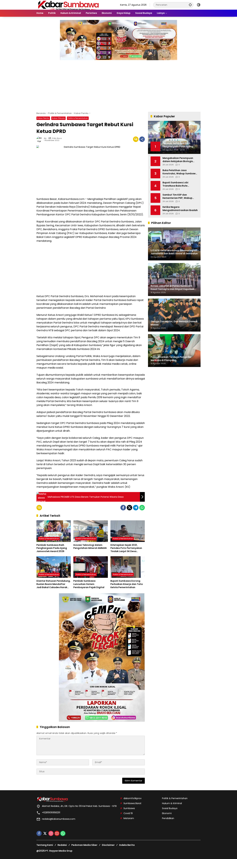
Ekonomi (167, 813)
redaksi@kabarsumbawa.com (58, 819)
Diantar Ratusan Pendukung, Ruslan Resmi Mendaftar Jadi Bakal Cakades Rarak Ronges (53, 584)
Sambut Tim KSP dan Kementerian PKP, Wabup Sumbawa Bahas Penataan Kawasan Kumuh (179, 196)
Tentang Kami (44, 845)
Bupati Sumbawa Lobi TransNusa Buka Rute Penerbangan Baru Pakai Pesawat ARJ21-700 (177, 184)
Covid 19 (128, 813)
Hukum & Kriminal (172, 803)
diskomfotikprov (132, 798)
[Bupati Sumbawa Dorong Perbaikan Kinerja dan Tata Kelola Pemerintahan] (127, 567)
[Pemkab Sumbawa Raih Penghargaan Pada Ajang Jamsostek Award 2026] (53, 531)
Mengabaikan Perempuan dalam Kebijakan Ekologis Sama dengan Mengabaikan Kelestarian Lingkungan (179, 160)
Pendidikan (168, 818)
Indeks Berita (127, 845)
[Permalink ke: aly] (40, 139)
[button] (190, 4)
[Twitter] (129, 507)
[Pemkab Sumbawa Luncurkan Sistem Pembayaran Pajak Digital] (90, 567)
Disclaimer (108, 845)
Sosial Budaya (169, 808)
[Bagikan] (142, 139)
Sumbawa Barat (132, 803)
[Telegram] (135, 507)
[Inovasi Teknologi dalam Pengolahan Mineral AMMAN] (90, 531)
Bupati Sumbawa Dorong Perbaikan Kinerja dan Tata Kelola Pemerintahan (126, 584)
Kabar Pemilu (43, 118)
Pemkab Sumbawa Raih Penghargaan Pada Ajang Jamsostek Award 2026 (51, 548)
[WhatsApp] (142, 507)
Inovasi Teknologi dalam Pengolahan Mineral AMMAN (90, 547)
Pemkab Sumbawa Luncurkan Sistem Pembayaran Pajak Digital (88, 584)
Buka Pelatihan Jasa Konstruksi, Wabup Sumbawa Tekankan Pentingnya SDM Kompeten (180, 172)
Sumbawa (129, 808)
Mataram (128, 818)
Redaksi (62, 845)
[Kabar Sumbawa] (68, 4)
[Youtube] (56, 833)
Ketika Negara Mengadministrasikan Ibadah (180, 209)
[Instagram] (51, 833)
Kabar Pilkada (58, 118)
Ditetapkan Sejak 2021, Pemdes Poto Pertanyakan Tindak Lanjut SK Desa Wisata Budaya (126, 548)
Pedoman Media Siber (84, 845)
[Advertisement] (118, 84)
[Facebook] (123, 507)
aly (45, 138)
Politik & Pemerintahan (78, 118)
